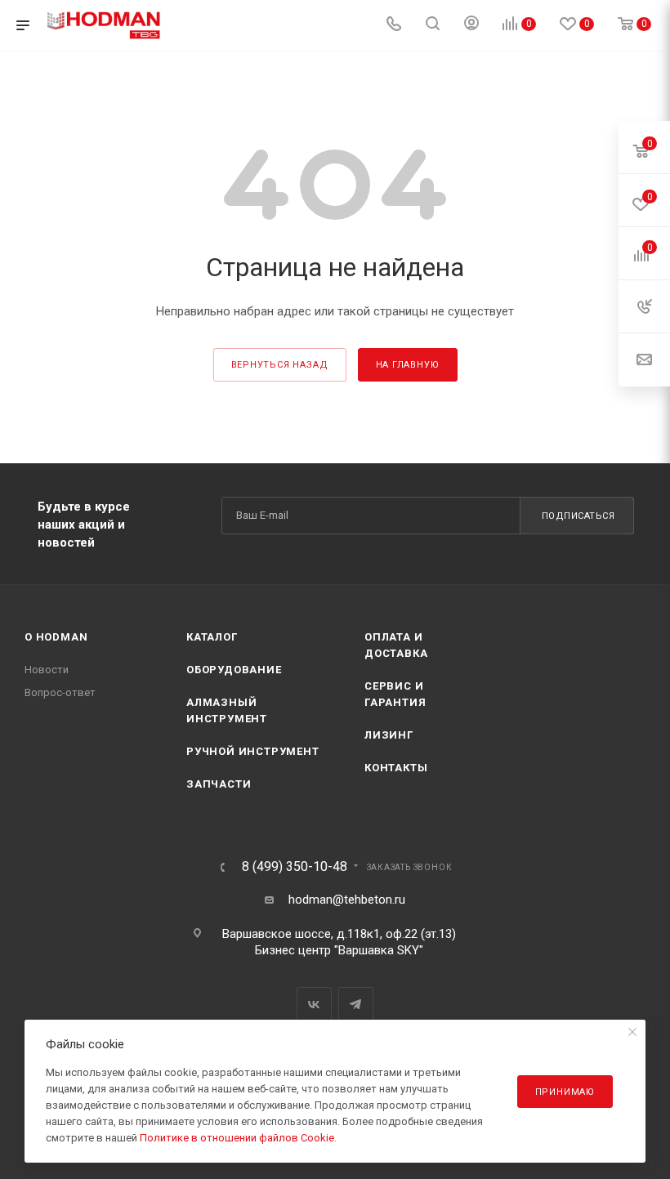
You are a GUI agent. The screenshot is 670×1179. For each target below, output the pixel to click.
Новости (47, 669)
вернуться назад (279, 365)
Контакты (395, 767)
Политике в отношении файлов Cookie (237, 1138)
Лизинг (388, 735)
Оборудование (234, 669)
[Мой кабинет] (471, 25)
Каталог (212, 637)
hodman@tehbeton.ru (346, 899)
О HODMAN (56, 637)
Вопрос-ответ (60, 692)
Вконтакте (314, 1004)
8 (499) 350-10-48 (294, 866)
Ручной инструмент (252, 751)
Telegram (355, 1004)
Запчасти (218, 784)
